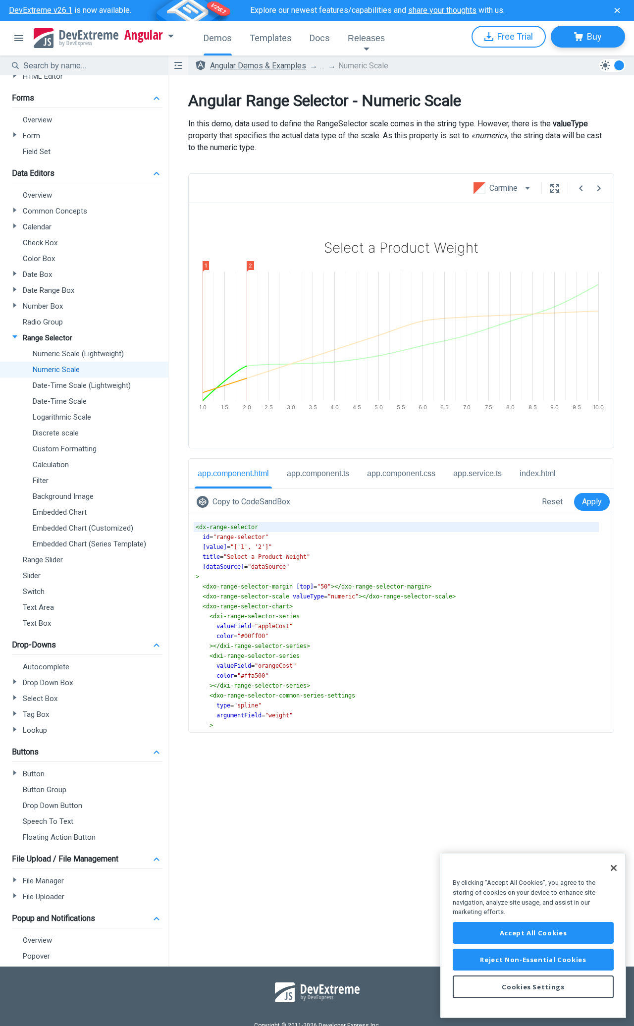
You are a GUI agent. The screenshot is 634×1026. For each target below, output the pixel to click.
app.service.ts (477, 473)
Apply (592, 501)
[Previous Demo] (581, 188)
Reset (552, 501)
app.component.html (233, 473)
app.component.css (401, 473)
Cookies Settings (533, 986)
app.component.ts (318, 473)
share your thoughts (442, 10)
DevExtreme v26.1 (40, 10)
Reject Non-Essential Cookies (533, 959)
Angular (143, 35)
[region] (533, 935)
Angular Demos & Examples (258, 65)
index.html (538, 473)
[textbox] (89, 65)
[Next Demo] (599, 188)
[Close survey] (617, 10)
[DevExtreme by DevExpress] (76, 38)
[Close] (614, 868)
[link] (245, 502)
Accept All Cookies (533, 932)
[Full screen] (555, 188)
